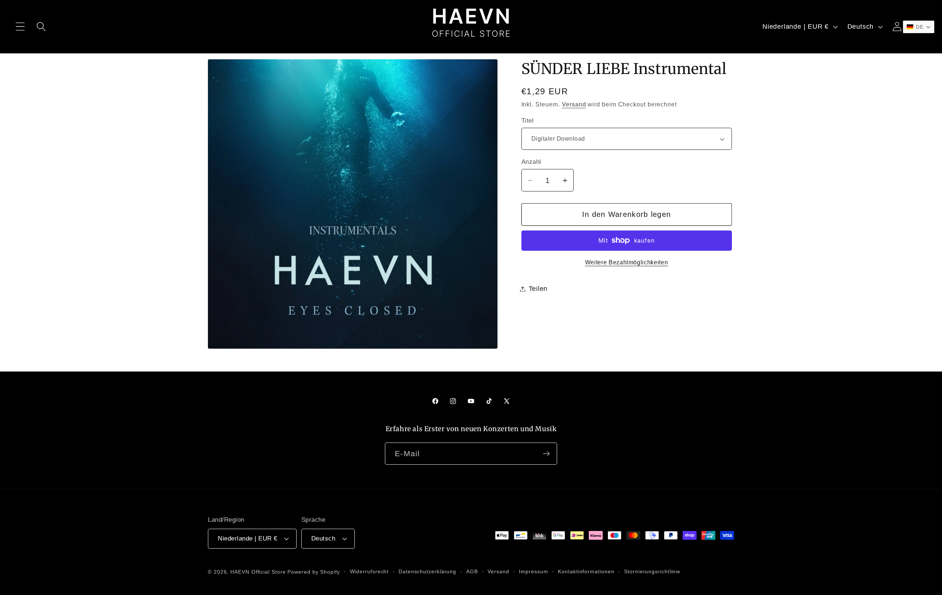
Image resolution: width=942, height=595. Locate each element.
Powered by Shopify (313, 571)
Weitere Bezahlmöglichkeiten (626, 262)
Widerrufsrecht (369, 571)
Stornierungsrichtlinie (652, 571)
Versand (574, 104)
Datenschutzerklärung (427, 571)
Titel (527, 120)
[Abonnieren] (546, 454)
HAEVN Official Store (258, 571)
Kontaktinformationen (586, 571)
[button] (20, 26)
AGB (472, 571)
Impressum (533, 571)
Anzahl (531, 161)
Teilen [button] (538, 288)
